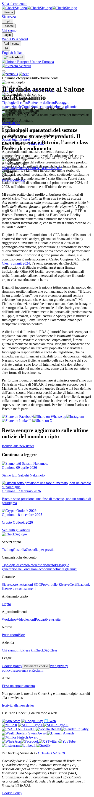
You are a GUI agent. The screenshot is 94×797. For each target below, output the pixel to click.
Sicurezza (9, 17)
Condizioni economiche (39, 569)
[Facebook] (30, 741)
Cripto (7, 21)
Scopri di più (11, 123)
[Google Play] (32, 721)
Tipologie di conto (15, 102)
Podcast (40, 619)
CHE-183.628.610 (51, 753)
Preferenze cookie (36, 666)
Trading (7, 550)
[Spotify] (44, 745)
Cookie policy (12, 666)
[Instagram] (11, 745)
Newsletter (54, 619)
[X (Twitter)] (49, 741)
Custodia (19, 550)
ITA (6, 48)
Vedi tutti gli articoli (16, 530)
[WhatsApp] (11, 741)
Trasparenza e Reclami (27, 670)
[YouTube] (67, 741)
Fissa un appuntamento (18, 686)
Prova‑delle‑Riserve (55, 584)
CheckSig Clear (45, 650)
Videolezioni (26, 619)
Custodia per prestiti (40, 550)
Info (19, 650)
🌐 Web (50, 721)
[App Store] (11, 721)
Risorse (9, 26)
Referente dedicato (41, 102)
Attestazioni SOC (28, 584)
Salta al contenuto (14, 4)
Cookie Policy (12, 793)
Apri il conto (11, 43)
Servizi (8, 12)
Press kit (28, 650)
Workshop (9, 619)
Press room (10, 635)
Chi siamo (9, 30)
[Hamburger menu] (3, 71)
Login (7, 34)
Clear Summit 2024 (16, 263)
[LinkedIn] (28, 745)
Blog (21, 635)
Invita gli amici (66, 107)
